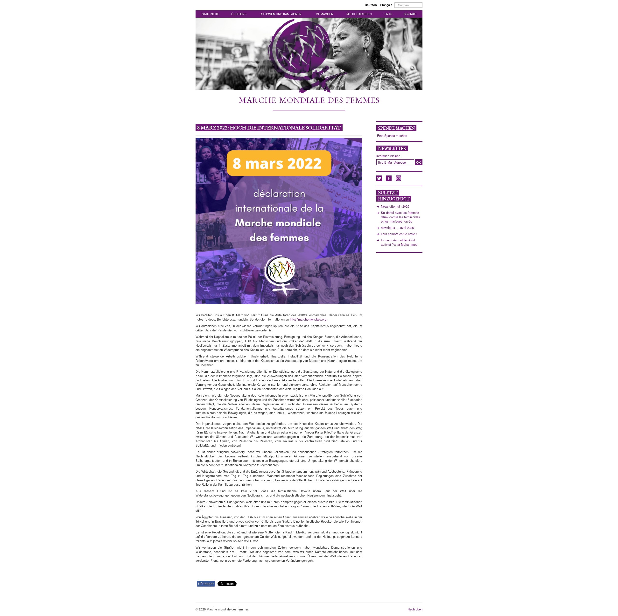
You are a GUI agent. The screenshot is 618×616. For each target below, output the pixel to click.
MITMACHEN (324, 14)
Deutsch (371, 4)
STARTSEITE (210, 14)
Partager (206, 583)
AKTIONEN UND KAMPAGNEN (281, 14)
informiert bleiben (388, 156)
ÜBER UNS (238, 14)
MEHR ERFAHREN (359, 14)
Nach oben (414, 609)
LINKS (388, 14)
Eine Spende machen (392, 135)
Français (386, 4)
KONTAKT (410, 14)
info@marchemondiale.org (308, 319)
